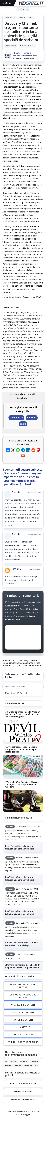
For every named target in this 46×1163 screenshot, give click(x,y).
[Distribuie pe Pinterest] (38, 450)
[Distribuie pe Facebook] (8, 450)
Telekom (17, 1065)
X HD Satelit (23, 1027)
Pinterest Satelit (23, 1034)
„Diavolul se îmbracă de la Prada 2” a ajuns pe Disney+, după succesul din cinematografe (22, 714)
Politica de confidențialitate (23, 1099)
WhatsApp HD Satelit (23, 1005)
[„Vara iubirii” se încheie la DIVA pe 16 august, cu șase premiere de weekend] (23, 801)
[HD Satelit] (31, 3)
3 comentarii (11, 45)
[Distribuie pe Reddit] (33, 450)
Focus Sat (24, 1061)
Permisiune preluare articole (23, 1083)
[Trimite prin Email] (23, 456)
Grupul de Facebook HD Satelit (23, 996)
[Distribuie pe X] (13, 450)
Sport (31, 18)
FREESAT (13, 1061)
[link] (23, 725)
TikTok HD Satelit (23, 1019)
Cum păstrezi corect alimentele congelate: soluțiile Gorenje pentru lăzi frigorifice (22, 749)
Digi (5, 1061)
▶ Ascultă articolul (27, 45)
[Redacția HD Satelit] (7, 55)
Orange (7, 1065)
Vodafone (27, 1065)
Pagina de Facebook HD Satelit (23, 986)
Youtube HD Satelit (23, 1012)
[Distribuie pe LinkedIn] (28, 450)
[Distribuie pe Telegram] (23, 450)
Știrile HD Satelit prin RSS (23, 1042)
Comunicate (10, 18)
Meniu (7, 3)
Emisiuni (22, 18)
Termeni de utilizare (23, 1091)
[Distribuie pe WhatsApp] (18, 450)
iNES (36, 1065)
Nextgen (35, 1061)
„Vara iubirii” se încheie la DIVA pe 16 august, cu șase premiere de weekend (22, 784)
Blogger (26, 1114)
